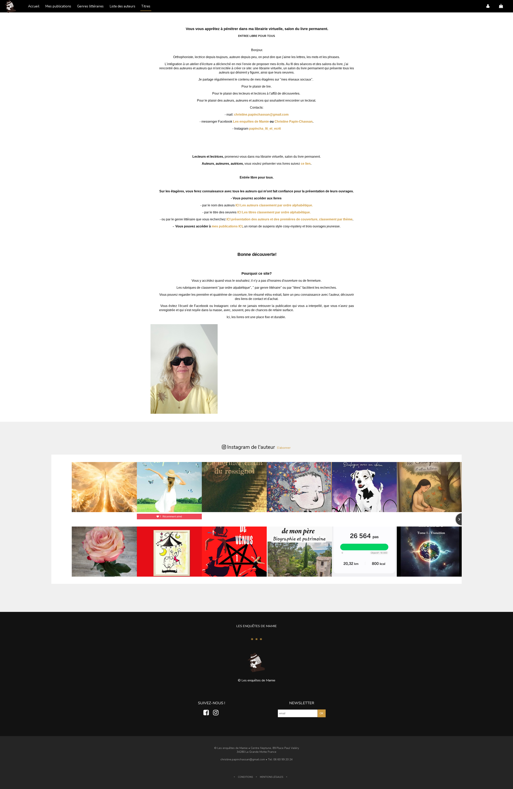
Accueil (33, 6)
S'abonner (284, 448)
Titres (145, 6)
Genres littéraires (90, 6)
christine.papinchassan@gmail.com (261, 114)
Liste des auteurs (122, 6)
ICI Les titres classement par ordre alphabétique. (274, 212)
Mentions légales (271, 777)
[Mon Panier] (499, 6)
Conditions (245, 777)
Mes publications (58, 6)
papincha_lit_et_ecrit (265, 128)
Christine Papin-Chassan (294, 121)
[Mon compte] (486, 6)
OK (321, 713)
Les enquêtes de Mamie (251, 121)
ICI (237, 205)
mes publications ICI (227, 226)
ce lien (305, 163)
